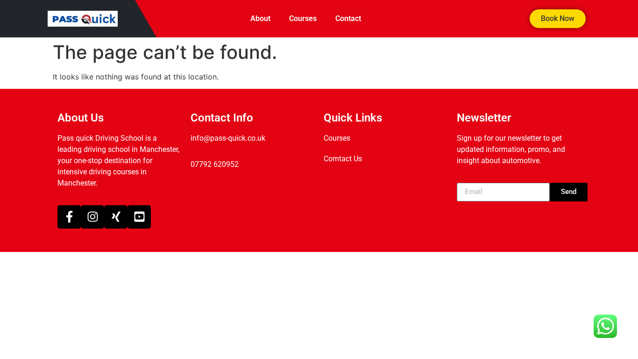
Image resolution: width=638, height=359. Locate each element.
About (260, 18)
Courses (303, 18)
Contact (348, 18)
